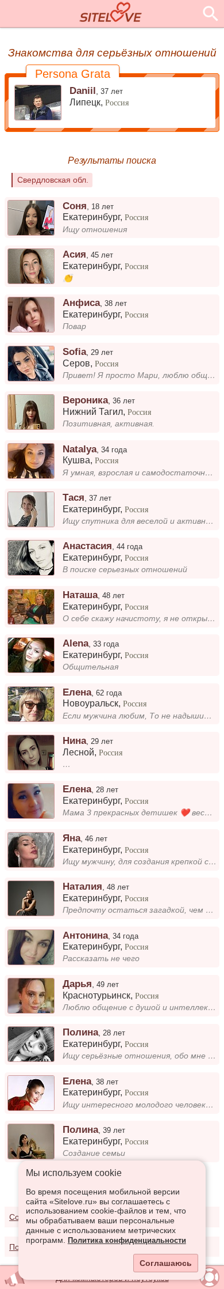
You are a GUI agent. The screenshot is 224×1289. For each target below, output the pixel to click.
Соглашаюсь (166, 1263)
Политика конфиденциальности (127, 1241)
